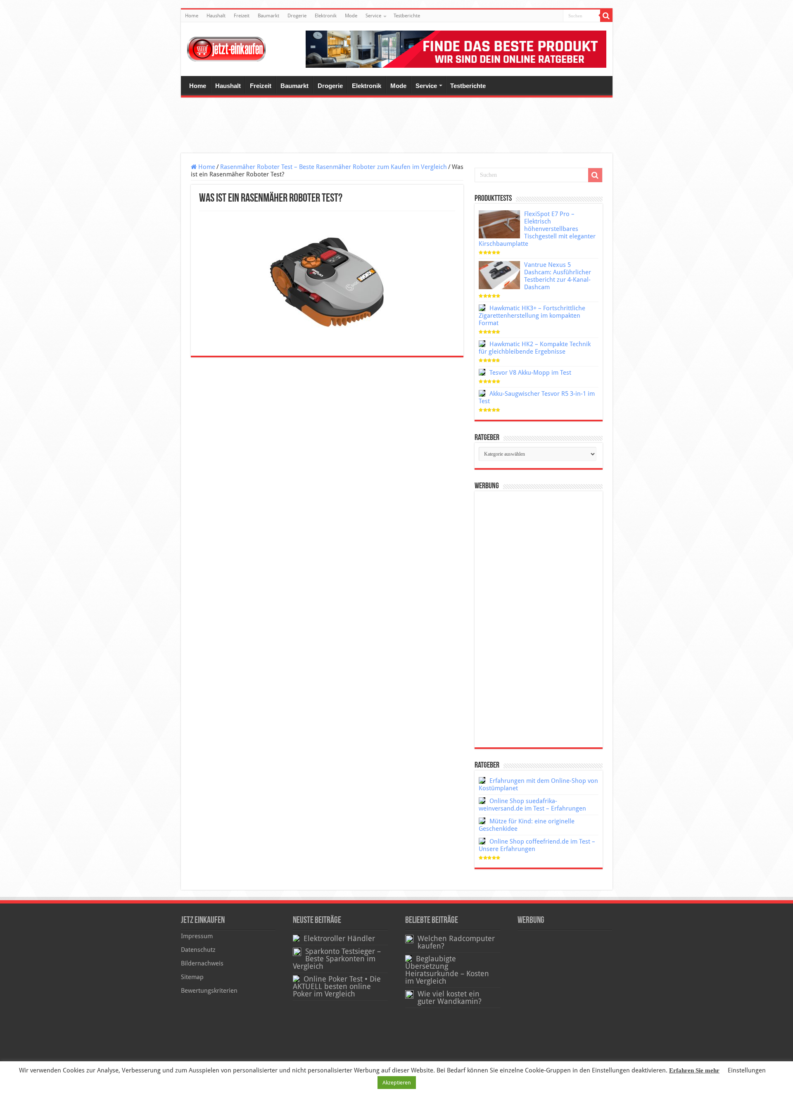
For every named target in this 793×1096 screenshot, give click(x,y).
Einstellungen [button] (747, 1070)
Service (373, 16)
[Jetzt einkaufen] (226, 49)
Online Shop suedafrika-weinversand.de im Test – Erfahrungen (532, 804)
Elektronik (326, 16)
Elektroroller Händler (339, 938)
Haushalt (216, 16)
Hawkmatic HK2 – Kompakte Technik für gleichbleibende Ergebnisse (535, 347)
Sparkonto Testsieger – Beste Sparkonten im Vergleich (337, 958)
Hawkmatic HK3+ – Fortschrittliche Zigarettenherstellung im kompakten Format (532, 315)
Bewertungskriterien (209, 990)
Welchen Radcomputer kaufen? (456, 942)
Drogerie (296, 16)
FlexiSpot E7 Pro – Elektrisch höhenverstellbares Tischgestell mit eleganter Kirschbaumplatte (537, 228)
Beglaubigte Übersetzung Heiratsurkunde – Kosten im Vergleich (447, 970)
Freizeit (241, 16)
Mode (351, 16)
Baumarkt (268, 16)
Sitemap (192, 977)
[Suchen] (606, 16)
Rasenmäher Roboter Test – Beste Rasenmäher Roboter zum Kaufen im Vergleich (333, 167)
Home (191, 16)
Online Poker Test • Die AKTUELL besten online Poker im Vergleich (337, 986)
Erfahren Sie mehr (694, 1070)
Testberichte (407, 16)
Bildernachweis (202, 963)
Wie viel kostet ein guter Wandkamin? (450, 998)
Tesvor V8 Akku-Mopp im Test (530, 372)
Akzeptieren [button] (396, 1082)
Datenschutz (198, 949)
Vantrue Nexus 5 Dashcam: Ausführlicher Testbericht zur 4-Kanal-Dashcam (557, 276)
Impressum (197, 936)
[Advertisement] (396, 126)
